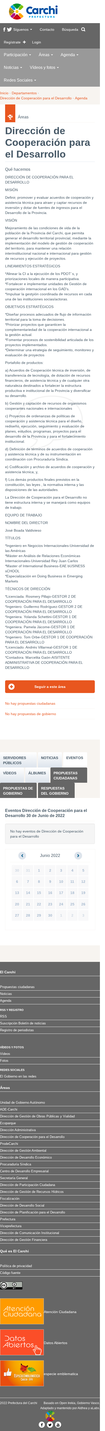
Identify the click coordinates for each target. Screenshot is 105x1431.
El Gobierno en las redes (18, 1076)
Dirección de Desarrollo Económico (26, 1157)
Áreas (44, 55)
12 (83, 882)
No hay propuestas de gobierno (30, 714)
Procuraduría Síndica (15, 1164)
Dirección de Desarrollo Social (22, 1205)
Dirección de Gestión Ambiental (23, 1150)
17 (61, 893)
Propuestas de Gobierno (18, 790)
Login (36, 42)
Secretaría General (14, 1178)
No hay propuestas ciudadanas (30, 703)
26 (83, 904)
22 (39, 904)
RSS (3, 1016)
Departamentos (24, 93)
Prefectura (7, 1219)
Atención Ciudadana (60, 1312)
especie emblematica (61, 1374)
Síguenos (21, 29)
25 (72, 904)
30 (17, 870)
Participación (16, 55)
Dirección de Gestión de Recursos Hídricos (32, 1192)
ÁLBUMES (37, 773)
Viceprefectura (10, 1226)
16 (50, 893)
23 (50, 904)
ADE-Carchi (8, 1109)
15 (39, 893)
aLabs (94, 1408)
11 (72, 882)
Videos (5, 1054)
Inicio (4, 93)
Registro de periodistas (17, 1030)
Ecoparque (8, 1123)
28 (28, 915)
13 (17, 893)
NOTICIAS (49, 758)
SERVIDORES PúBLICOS (14, 760)
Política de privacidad (16, 1266)
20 (17, 904)
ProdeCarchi (9, 1144)
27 (17, 915)
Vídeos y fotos (43, 67)
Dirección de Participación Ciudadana (27, 1185)
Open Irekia (67, 1403)
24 (61, 904)
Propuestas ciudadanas (65, 775)
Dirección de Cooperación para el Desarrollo (36, 98)
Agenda (68, 55)
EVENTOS (74, 758)
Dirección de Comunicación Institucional (29, 1233)
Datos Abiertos (55, 1343)
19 (83, 893)
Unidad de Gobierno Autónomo (22, 1102)
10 (61, 882)
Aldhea (82, 1408)
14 (28, 893)
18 (72, 893)
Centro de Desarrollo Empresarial (24, 1171)
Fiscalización (9, 1199)
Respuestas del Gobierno (55, 790)
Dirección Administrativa (18, 1130)
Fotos (4, 1061)
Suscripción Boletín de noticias (23, 1023)
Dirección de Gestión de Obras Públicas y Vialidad (37, 1116)
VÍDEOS (9, 773)
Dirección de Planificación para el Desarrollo (32, 1212)
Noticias (12, 67)
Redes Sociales (19, 80)
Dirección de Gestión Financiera (23, 1240)
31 (28, 870)
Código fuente (10, 1273)
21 (28, 904)
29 (39, 915)
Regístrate (12, 42)
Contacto (47, 29)
